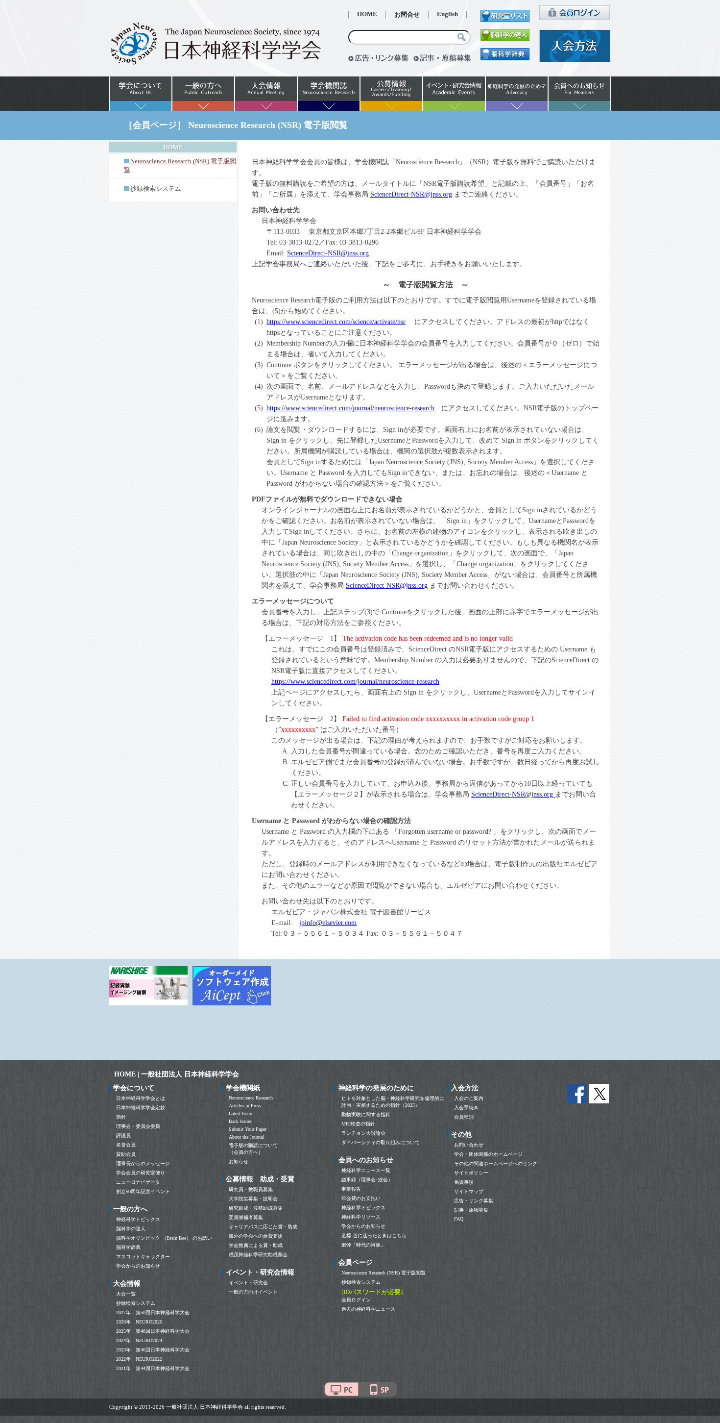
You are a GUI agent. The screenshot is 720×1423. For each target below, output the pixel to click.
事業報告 (351, 1189)
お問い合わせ (468, 1145)
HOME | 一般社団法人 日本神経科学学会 (176, 1074)
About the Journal (246, 1137)
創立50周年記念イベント (143, 1191)
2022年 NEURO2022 (139, 1359)
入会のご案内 (468, 1098)
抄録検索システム (155, 188)
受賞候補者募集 (246, 1217)
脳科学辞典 (128, 1247)
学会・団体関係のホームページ (488, 1154)
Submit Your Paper (247, 1129)
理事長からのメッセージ (143, 1163)
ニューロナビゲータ (138, 1182)
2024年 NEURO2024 (139, 1340)
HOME (367, 14)
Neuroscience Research (251, 1097)
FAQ (458, 1219)
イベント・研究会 (248, 1282)
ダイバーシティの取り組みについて (380, 1142)
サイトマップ (468, 1191)
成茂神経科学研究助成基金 (258, 1254)
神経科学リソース (361, 1217)
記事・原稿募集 (471, 1210)
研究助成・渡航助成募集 (256, 1208)
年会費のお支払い (361, 1198)
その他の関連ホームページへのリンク (495, 1163)
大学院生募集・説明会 (253, 1198)
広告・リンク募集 (473, 1200)
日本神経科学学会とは (140, 1098)
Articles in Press (245, 1105)
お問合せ (407, 14)
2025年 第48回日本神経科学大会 (153, 1331)
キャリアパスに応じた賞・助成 (263, 1226)
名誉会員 (126, 1145)
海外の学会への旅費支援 (256, 1236)
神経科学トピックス (138, 1219)
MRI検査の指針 (358, 1123)
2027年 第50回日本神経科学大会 (153, 1312)
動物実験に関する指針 (365, 1114)
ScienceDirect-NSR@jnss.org (411, 194)
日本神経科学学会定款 (140, 1107)
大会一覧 (126, 1294)
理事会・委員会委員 (138, 1126)
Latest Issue (240, 1113)
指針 (121, 1117)
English (447, 14)
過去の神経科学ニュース (368, 1309)
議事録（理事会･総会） (367, 1179)
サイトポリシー (471, 1172)
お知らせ (238, 1161)
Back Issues (240, 1121)
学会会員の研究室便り (140, 1172)
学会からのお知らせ (138, 1266)
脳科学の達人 (130, 1228)
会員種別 (464, 1117)
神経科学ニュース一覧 (365, 1170)
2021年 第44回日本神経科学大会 (153, 1368)
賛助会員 (126, 1154)
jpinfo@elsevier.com (328, 922)
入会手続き (466, 1107)
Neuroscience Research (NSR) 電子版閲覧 (383, 1272)
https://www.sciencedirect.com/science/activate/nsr (336, 321)
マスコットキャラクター (143, 1256)
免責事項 (464, 1182)
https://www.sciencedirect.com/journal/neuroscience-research (350, 408)
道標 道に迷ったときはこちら (374, 1235)
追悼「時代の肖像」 (363, 1245)
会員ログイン (356, 1299)
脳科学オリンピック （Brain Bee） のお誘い (164, 1238)
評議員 (123, 1135)
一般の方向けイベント (253, 1292)
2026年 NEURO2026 (139, 1321)
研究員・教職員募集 (251, 1189)
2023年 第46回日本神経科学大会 (153, 1349)
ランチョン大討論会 (363, 1133)
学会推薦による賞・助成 (256, 1245)
